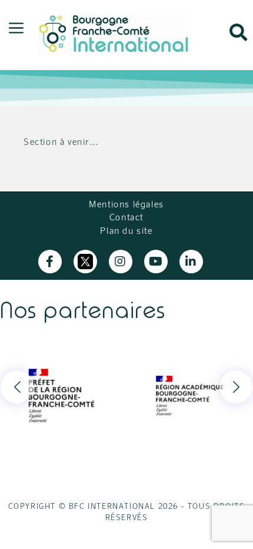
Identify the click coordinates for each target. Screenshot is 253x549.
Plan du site (126, 230)
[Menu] (16, 29)
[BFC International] (113, 33)
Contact (126, 217)
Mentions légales (126, 204)
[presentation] (17, 387)
